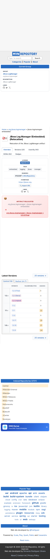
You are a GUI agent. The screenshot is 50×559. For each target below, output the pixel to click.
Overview (7, 150)
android (14, 493)
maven (15, 509)
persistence (10, 513)
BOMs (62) (8, 154)
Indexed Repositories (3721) (25, 381)
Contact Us (21, 555)
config (14, 499)
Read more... (25, 540)
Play (21, 535)
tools (17, 519)
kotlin (37, 506)
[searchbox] (20, 58)
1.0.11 (14, 320)
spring (22, 516)
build (6, 496)
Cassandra (42, 535)
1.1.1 (13, 310)
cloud (8, 499)
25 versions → (40, 276)
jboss (30, 169)
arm (35, 493)
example (8, 503)
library (44, 506)
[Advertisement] (25, 25)
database (33, 499)
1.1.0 (13, 315)
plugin (19, 513)
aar (7, 493)
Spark (26, 535)
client (36, 496)
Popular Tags (25, 489)
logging (22, 169)
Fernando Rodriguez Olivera (34, 551)
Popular (27, 62)
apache (23, 493)
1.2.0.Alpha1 (16, 301)
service (15, 516)
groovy (7, 506)
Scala (16, 535)
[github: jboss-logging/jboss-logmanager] (22, 192)
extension (17, 503)
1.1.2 (13, 305)
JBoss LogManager (10, 74)
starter (34, 516)
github (35, 503)
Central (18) (7, 281)
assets (41, 493)
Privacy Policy (33, 555)
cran (20, 500)
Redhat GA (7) (21, 281)
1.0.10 (14, 325)
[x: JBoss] (10, 88)
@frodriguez (34, 530)
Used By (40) (34, 150)
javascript (23, 506)
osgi (44, 509)
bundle (29, 496)
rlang (38, 513)
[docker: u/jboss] (7, 88)
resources (29, 513)
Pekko (31, 535)
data (25, 499)
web (25, 519)
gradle (43, 503)
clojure (43, 496)
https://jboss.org (25, 182)
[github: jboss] (4, 88)
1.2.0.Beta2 (16, 296)
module (31, 509)
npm (38, 509)
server (7, 516)
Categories (16, 62)
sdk (43, 513)
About (35, 62)
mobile (23, 509)
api (30, 493)
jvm (31, 506)
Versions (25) (20, 150)
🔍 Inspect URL (25, 186)
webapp (32, 519)
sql (28, 516)
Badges (18, 154)
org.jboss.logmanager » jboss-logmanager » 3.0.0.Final (25, 214)
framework (26, 503)
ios (16, 506)
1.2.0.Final (16, 291)
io (12, 506)
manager (37, 169)
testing (42, 516)
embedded (13, 169)
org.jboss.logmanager (17, 129)
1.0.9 (14, 330)
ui (21, 519)
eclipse (41, 499)
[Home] (25, 55)
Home (4, 129)
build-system (17, 496)
